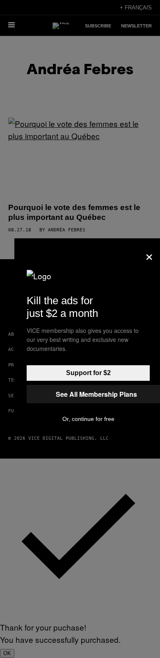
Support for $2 (88, 372)
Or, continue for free (88, 419)
